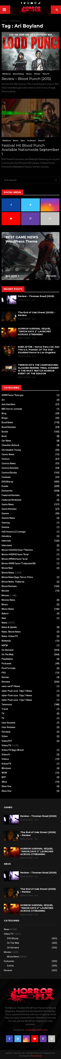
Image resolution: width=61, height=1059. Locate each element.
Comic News (8, 454)
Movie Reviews (18, 74)
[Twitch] (35, 3)
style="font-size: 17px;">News (17, 700)
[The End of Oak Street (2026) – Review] (9, 316)
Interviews (7, 545)
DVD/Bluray (6, 74)
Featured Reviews (11, 495)
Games (5, 513)
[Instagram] (28, 3)
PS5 (4, 672)
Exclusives (7, 490)
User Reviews (8, 722)
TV (3, 713)
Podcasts (6, 663)
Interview (6, 540)
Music (5, 604)
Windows (6, 768)
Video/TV (46, 74)
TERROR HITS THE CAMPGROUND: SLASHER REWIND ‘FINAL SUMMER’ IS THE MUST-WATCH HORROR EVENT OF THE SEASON (38, 369)
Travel (5, 709)
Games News (8, 518)
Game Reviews (9, 509)
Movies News (8, 600)
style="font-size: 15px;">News (17, 695)
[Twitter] (25, 3)
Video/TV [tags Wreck (13, 750)
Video (5, 736)
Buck (4, 436)
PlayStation (7, 659)
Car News (6, 440)
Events (5, 486)
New (4, 618)
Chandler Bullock (10, 445)
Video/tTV (7, 741)
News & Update (9, 627)
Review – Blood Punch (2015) (26, 79)
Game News (8, 504)
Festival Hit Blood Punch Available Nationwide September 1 (30, 149)
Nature (5, 613)
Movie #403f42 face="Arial (15, 554)
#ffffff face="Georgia (12, 395)
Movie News (8, 572)
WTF (4, 777)
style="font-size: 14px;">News (17, 691)
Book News (7, 422)
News (23, 140)
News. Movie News (11, 631)
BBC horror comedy (12, 409)
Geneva (5, 527)
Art (3, 400)
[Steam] (39, 3)
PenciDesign (36, 1056)
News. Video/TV (10, 636)
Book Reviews (9, 427)
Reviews (37, 74)
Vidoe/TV (6, 763)
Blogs (5, 418)
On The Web (7, 654)
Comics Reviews (10, 468)
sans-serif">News (11, 686)
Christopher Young (11, 450)
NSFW (5, 645)
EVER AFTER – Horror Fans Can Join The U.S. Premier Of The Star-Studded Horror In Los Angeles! (38, 349)
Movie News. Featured (13, 581)
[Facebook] (21, 3)
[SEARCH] (56, 180)
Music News (8, 609)
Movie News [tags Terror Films (17, 577)
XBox (4, 782)
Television (7, 704)
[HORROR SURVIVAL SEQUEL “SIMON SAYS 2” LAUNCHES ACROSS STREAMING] (9, 333)
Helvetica (6, 536)
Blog (4, 413)
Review (5, 677)
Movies (29, 74)
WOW (4, 772)
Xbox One (6, 786)
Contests (6, 477)
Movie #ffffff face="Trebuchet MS (19, 563)
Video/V (6, 754)
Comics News (9, 463)
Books (5, 431)
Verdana (6, 732)
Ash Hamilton (8, 404)
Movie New (7, 568)
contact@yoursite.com (36, 1030)
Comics (6, 459)
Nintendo (6, 641)
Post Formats (8, 668)
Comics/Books (9, 472)
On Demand (31, 140)
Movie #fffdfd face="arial (15, 559)
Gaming (6, 522)
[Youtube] (32, 3)
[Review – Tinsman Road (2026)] (9, 300)
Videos (5, 759)
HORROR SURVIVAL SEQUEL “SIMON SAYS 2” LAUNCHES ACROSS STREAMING (34, 331)
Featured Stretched (11, 500)
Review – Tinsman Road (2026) (36, 296)
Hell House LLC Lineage (13, 531)
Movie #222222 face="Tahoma (17, 550)
